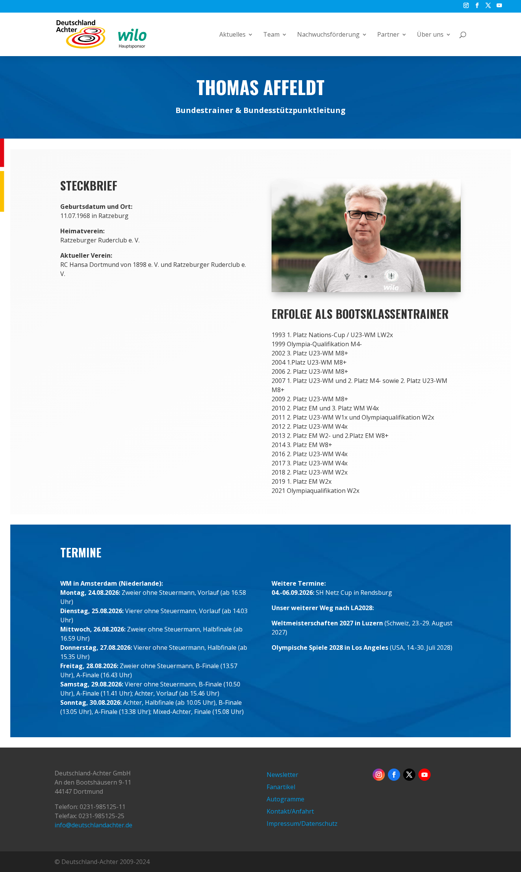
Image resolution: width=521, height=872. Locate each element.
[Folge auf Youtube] (424, 775)
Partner (388, 35)
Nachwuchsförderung (328, 35)
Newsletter (282, 774)
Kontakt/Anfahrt (290, 811)
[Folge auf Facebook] (394, 775)
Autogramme (285, 799)
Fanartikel (281, 787)
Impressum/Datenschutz (302, 823)
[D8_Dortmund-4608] (366, 290)
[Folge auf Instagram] (379, 775)
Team (271, 35)
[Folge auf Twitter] (409, 775)
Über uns (430, 35)
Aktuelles (232, 35)
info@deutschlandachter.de (93, 825)
